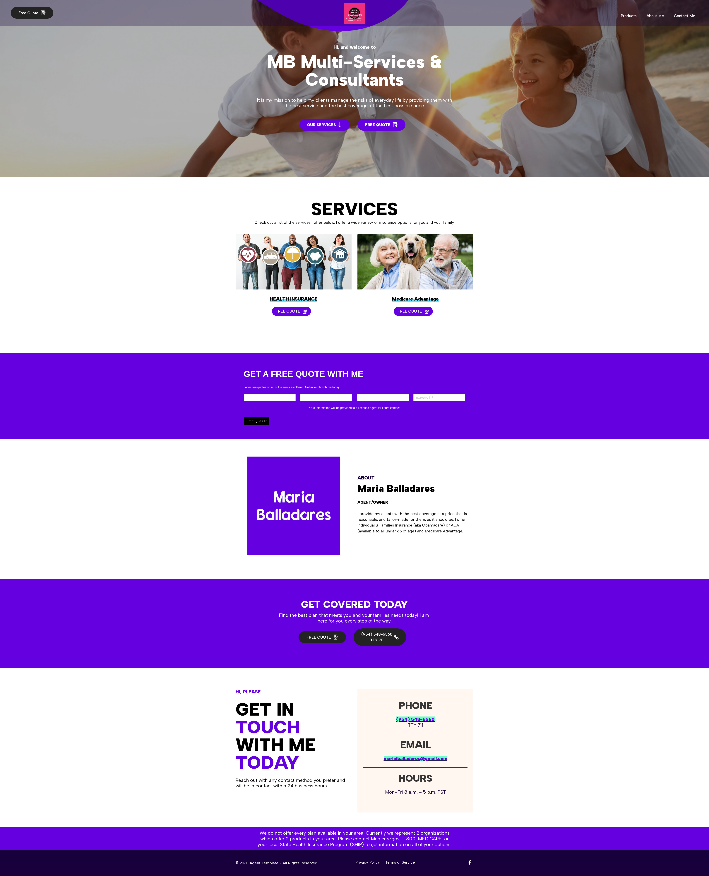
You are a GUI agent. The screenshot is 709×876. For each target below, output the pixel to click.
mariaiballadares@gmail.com (415, 758)
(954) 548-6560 (415, 719)
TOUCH (268, 727)
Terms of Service (400, 862)
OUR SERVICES (321, 124)
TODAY (267, 762)
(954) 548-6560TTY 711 (376, 637)
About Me (655, 15)
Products (629, 15)
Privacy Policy (367, 862)
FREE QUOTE (378, 124)
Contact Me (684, 15)
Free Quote (28, 13)
